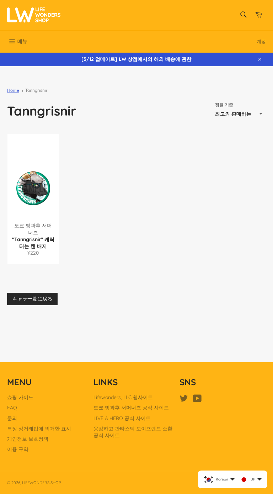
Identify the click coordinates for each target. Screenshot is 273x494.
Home (13, 90)
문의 (12, 418)
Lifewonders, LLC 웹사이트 (123, 397)
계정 (261, 41)
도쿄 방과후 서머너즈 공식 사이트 (131, 407)
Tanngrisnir (36, 90)
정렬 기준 (224, 104)
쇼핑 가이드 (20, 397)
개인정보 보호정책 (27, 439)
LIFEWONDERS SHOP (41, 482)
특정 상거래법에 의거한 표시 (39, 428)
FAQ (12, 407)
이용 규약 (17, 449)
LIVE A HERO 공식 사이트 (122, 418)
